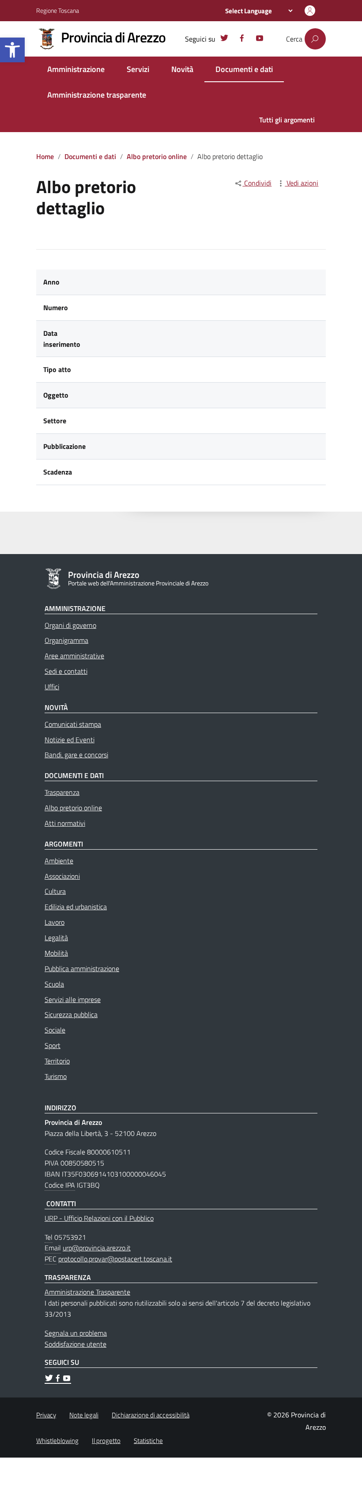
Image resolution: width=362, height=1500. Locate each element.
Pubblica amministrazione (82, 968)
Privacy (46, 1415)
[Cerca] (315, 38)
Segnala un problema (76, 1333)
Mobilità (56, 953)
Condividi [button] (257, 183)
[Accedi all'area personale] (310, 10)
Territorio (57, 1061)
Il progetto (106, 1440)
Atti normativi (65, 823)
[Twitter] (224, 39)
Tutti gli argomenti (287, 119)
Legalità (56, 937)
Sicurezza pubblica (71, 1014)
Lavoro (54, 922)
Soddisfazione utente (75, 1344)
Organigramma (66, 640)
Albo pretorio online (157, 156)
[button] (12, 50)
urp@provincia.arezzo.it (97, 1247)
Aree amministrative (74, 655)
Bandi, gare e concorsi (76, 754)
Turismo (56, 1076)
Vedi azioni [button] (301, 183)
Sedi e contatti (66, 671)
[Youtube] (259, 39)
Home (45, 156)
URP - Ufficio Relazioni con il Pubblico (99, 1218)
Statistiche (148, 1440)
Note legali (83, 1415)
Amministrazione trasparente (96, 95)
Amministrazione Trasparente (87, 1292)
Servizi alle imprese (73, 999)
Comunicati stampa (73, 724)
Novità (182, 69)
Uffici (52, 686)
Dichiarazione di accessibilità (150, 1415)
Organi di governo (70, 625)
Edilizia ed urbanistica (76, 906)
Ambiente (59, 860)
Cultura (55, 891)
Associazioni (62, 876)
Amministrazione (76, 69)
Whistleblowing (57, 1440)
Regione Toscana (57, 10)
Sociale (55, 1030)
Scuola (54, 984)
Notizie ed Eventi (69, 739)
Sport (52, 1045)
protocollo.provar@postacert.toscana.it (115, 1258)
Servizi (138, 69)
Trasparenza (62, 792)
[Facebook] (242, 39)
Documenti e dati (244, 69)
